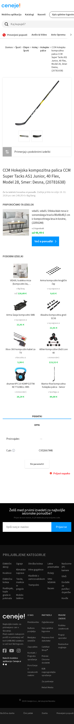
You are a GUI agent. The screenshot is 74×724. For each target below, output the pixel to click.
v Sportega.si (53, 392)
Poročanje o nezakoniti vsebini (32, 670)
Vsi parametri (37, 463)
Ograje (19, 563)
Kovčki (65, 598)
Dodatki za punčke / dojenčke (66, 587)
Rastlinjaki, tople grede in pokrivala (8, 593)
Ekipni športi (26, 49)
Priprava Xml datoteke (48, 639)
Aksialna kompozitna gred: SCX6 (53, 316)
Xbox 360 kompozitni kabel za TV (20, 351)
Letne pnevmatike (53, 565)
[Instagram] (18, 651)
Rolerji (51, 573)
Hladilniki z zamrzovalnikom (36, 577)
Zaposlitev (32, 646)
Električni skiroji (7, 565)
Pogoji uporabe (62, 636)
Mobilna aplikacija (11, 14)
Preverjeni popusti (65, 713)
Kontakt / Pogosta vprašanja (32, 656)
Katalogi (29, 14)
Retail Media (47, 687)
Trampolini (33, 585)
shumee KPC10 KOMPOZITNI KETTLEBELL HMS (20, 385)
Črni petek (28, 713)
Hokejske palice (44, 49)
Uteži (64, 576)
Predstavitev (33, 622)
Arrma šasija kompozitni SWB (20, 315)
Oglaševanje (48, 622)
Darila (45, 713)
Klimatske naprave (21, 571)
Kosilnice (7, 573)
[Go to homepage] (11, 6)
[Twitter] (11, 651)
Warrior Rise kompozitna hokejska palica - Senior (53, 385)
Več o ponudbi (43, 241)
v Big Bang (20, 288)
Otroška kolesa (35, 563)
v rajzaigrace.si (53, 288)
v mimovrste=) (53, 357)
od (20, 293)
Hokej (35, 47)
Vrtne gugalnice (35, 569)
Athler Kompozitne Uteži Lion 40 (53, 351)
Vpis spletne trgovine (47, 629)
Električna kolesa (7, 580)
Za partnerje (47, 681)
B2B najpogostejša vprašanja (49, 672)
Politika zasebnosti (63, 627)
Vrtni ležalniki (52, 580)
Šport (18, 47)
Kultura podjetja (31, 629)
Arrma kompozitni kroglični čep (53, 282)
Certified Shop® (45, 648)
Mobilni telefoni (19, 596)
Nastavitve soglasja (63, 646)
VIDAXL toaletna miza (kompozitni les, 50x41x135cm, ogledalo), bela (20, 282)
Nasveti (42, 14)
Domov (9, 47)
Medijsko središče (31, 639)
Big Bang (31, 195)
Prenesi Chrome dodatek (46, 659)
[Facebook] (4, 651)
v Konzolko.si (20, 357)
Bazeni (51, 588)
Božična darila (7, 713)
